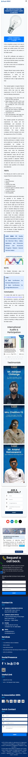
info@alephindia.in (9, 631)
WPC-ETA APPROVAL (7, 649)
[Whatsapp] (1, 563)
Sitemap (9, 751)
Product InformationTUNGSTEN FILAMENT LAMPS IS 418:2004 (14, 39)
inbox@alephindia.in (10, 633)
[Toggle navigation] (26, 1)
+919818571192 (8, 626)
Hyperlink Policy (10, 753)
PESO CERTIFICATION (8, 644)
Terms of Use (18, 753)
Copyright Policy (16, 751)
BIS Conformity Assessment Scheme (13, 297)
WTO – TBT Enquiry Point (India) (11, 679)
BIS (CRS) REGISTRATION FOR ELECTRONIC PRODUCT (15, 647)
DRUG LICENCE (6, 642)
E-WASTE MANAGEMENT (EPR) (10, 654)
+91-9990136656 (16, 626)
